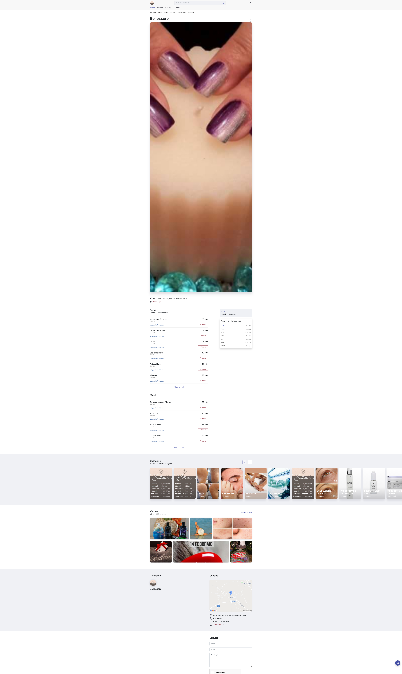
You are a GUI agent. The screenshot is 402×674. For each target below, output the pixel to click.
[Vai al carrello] (246, 3)
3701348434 (217, 618)
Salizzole (172, 12)
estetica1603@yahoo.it (221, 621)
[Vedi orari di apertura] (163, 302)
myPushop (153, 12)
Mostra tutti (179, 387)
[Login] (250, 3)
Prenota (203, 324)
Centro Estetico (181, 12)
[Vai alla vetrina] (169, 528)
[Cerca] (223, 3)
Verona (166, 12)
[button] (250, 21)
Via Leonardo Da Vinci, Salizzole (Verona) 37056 (170, 299)
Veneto (160, 12)
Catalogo (169, 7)
